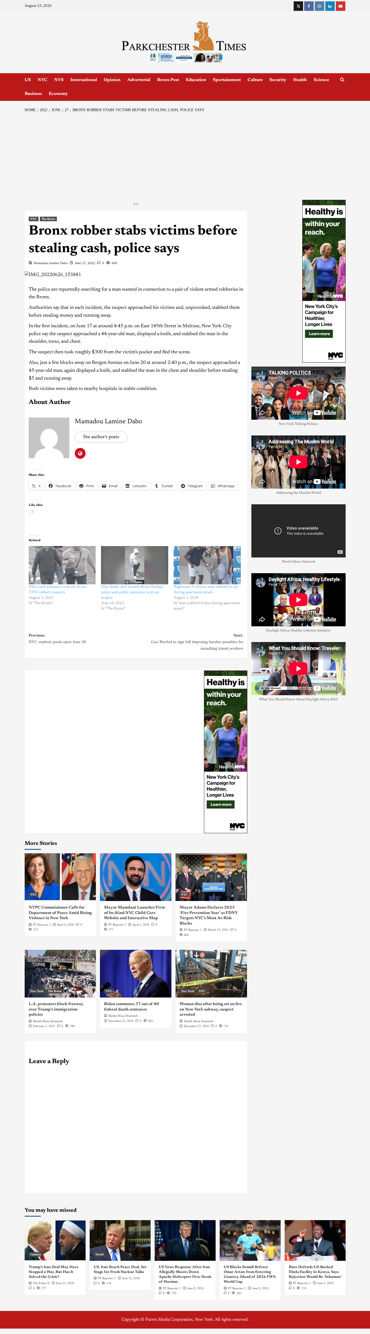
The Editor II (41, 1283)
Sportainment (227, 80)
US (28, 80)
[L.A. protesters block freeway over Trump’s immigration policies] (60, 974)
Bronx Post (168, 80)
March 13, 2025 (218, 929)
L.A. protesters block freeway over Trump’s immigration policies (56, 1009)
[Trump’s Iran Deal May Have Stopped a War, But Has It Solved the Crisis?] (55, 1240)
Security (278, 80)
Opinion (112, 80)
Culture (255, 80)
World (99, 1254)
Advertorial (138, 80)
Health (300, 80)
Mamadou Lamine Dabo (51, 263)
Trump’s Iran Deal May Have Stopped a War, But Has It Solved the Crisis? (54, 1272)
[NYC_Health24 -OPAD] (225, 752)
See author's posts (101, 437)
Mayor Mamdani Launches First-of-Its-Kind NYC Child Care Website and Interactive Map (135, 913)
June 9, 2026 (195, 1288)
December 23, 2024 (120, 1020)
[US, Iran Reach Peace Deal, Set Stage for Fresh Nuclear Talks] (120, 1240)
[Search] (342, 80)
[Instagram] (319, 6)
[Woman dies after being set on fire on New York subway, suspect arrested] (211, 974)
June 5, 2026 (325, 1283)
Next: (197, 641)
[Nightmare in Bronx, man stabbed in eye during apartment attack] (207, 565)
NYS (59, 80)
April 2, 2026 (140, 924)
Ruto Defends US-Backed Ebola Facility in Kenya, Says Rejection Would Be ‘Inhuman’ (315, 1272)
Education (196, 80)
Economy (58, 94)
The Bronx (48, 218)
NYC (42, 80)
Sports (229, 1254)
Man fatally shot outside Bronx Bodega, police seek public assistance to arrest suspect (132, 592)
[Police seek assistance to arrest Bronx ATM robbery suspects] (62, 565)
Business (33, 94)
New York (36, 991)
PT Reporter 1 (42, 924)
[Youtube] (340, 6)
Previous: (57, 638)
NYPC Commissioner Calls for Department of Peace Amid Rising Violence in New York (60, 913)
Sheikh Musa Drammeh (48, 1021)
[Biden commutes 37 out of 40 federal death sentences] (135, 974)
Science (321, 80)
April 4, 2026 (65, 924)
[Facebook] (309, 6)
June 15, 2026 (65, 1283)
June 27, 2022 (85, 263)
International (83, 80)
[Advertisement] (185, 156)
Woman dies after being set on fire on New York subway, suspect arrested (211, 1009)
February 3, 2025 (44, 1026)
